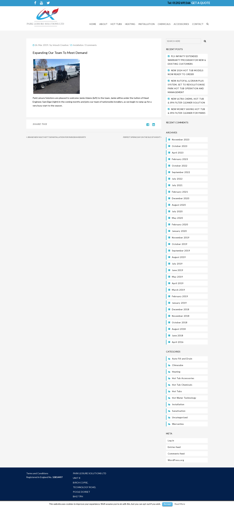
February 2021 (180, 192)
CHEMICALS (164, 24)
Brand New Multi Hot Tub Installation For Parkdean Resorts (57, 137)
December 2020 (180, 198)
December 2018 (180, 309)
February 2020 (180, 224)
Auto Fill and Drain (182, 358)
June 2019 (177, 270)
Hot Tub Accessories (183, 378)
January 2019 (179, 303)
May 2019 (177, 276)
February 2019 (180, 296)
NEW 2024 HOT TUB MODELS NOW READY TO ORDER (185, 72)
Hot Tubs (177, 391)
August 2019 (179, 257)
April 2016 (178, 342)
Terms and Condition (36, 473)
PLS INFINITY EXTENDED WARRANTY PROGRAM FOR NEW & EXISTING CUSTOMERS (187, 60)
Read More (180, 504)
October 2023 (179, 146)
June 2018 (177, 335)
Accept (167, 504)
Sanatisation (178, 411)
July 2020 (177, 211)
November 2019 (180, 237)
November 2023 (180, 139)
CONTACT (197, 24)
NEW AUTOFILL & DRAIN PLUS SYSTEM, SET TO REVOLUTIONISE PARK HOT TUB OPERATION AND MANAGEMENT (186, 87)
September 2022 (181, 172)
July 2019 (177, 263)
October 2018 (179, 322)
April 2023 (178, 152)
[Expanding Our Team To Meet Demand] (152, 124)
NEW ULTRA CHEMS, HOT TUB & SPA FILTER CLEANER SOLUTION (186, 101)
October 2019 (179, 244)
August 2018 (179, 329)
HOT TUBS (116, 24)
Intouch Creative (60, 45)
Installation (78, 45)
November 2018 (180, 316)
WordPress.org (176, 460)
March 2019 (178, 290)
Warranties (178, 424)
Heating (176, 371)
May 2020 (177, 218)
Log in (171, 440)
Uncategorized (180, 417)
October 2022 (179, 165)
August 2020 (179, 205)
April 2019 (178, 283)
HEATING (130, 24)
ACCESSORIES (181, 24)
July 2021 (177, 185)
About (103, 24)
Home (92, 24)
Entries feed (174, 447)
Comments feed (176, 453)
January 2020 (179, 231)
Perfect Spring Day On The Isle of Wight (141, 137)
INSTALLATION (146, 24)
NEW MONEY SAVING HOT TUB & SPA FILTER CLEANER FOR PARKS (187, 111)
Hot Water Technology (184, 398)
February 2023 (180, 159)
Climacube (177, 365)
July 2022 (177, 178)
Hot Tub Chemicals (182, 385)
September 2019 (181, 250)
